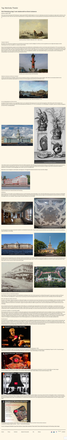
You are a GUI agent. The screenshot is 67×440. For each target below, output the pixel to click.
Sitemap (39, 431)
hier (4, 423)
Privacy (9, 431)
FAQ (33, 431)
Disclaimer (15, 431)
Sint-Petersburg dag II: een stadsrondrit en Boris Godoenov (19, 11)
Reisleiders (12, 426)
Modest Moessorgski (44, 426)
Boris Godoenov (19, 426)
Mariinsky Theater (31, 426)
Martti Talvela (37, 426)
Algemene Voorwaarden (25, 431)
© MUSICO (63, 431)
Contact (2, 431)
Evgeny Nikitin (25, 426)
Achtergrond (7, 426)
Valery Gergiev (57, 426)
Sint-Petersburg (51, 426)
